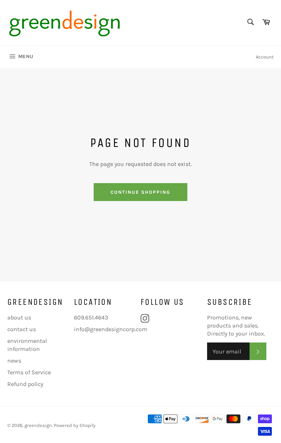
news (14, 360)
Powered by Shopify (74, 425)
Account (265, 57)
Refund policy (25, 383)
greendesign (38, 425)
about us (19, 317)
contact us (21, 329)
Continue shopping (140, 192)
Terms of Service (29, 372)
